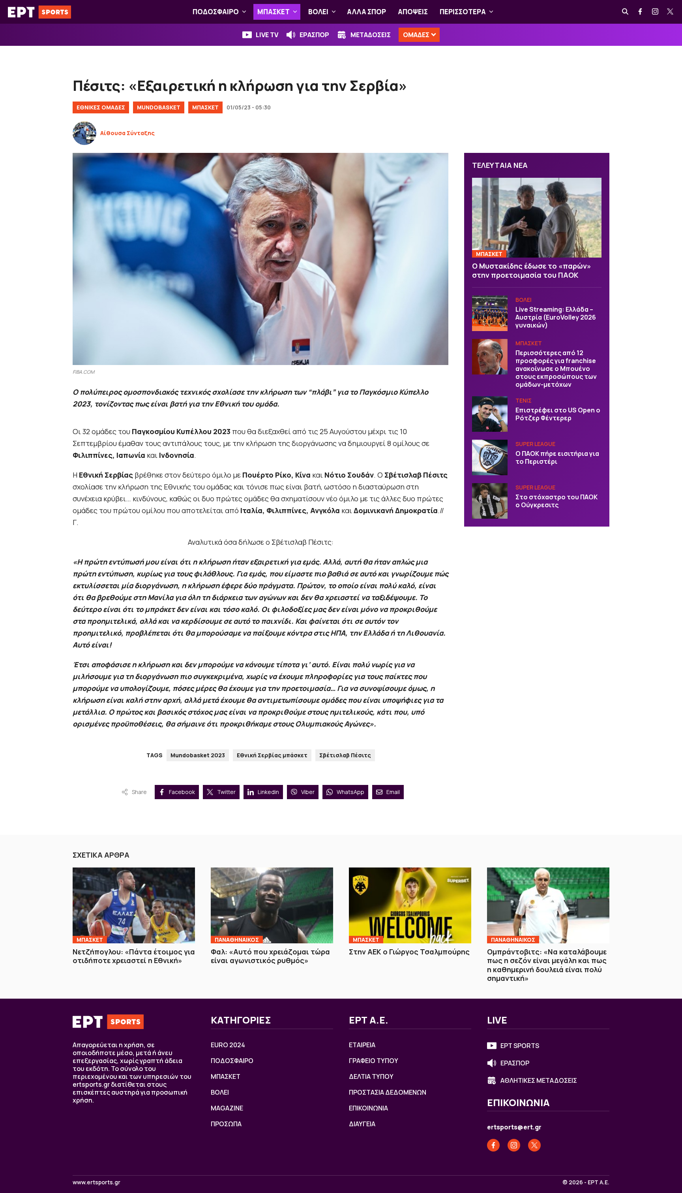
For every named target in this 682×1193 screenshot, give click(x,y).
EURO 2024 (228, 1045)
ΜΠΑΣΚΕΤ (273, 11)
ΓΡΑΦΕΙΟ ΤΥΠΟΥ (373, 1060)
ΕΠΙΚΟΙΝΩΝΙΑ (368, 1108)
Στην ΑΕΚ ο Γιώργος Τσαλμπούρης (409, 951)
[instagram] (655, 12)
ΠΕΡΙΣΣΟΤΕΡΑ (463, 11)
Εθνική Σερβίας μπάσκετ (272, 755)
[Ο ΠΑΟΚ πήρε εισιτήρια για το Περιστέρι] (490, 457)
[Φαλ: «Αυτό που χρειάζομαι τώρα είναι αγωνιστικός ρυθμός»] (272, 905)
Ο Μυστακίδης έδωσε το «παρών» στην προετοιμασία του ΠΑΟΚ (531, 270)
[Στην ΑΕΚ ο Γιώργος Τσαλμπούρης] (410, 905)
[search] (625, 12)
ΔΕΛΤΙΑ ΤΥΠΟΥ (371, 1076)
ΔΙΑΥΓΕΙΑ (362, 1124)
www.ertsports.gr (96, 1182)
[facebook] (640, 12)
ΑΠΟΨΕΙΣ (413, 11)
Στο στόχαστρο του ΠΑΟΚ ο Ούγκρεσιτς (556, 501)
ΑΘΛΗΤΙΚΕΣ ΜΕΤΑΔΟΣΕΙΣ (538, 1080)
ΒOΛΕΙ (318, 11)
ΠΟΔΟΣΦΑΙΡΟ (216, 11)
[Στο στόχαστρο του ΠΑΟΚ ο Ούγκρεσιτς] (490, 501)
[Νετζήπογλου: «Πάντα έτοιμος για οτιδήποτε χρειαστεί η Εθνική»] (134, 905)
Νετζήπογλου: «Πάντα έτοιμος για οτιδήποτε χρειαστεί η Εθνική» (134, 956)
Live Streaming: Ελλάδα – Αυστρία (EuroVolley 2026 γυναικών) (555, 317)
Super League (535, 444)
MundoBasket (158, 107)
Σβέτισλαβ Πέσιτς (345, 755)
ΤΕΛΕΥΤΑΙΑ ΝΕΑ (500, 165)
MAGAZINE (227, 1108)
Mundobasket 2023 (197, 755)
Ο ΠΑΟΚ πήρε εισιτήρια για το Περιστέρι (557, 457)
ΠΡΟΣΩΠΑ (226, 1124)
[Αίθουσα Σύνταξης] (84, 133)
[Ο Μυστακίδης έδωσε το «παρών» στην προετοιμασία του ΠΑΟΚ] (536, 218)
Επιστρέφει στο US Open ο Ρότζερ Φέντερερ (557, 414)
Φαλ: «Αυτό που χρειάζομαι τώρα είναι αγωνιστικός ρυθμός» (270, 956)
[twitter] (670, 12)
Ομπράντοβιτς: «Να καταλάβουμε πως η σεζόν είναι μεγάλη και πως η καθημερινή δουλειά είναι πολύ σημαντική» (547, 965)
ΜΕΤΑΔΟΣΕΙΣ (370, 34)
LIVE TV (267, 34)
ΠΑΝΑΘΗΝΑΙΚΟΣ (237, 939)
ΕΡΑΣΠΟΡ (314, 34)
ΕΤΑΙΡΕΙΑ (362, 1045)
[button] (244, 12)
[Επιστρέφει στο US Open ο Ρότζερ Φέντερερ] (490, 414)
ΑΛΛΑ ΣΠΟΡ (366, 11)
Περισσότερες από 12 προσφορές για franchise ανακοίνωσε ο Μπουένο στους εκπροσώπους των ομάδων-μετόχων (556, 368)
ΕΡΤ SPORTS (519, 1045)
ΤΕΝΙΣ (523, 400)
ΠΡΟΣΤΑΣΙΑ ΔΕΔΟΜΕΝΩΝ (387, 1092)
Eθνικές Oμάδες (101, 107)
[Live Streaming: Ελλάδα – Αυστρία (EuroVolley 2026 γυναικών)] (490, 313)
